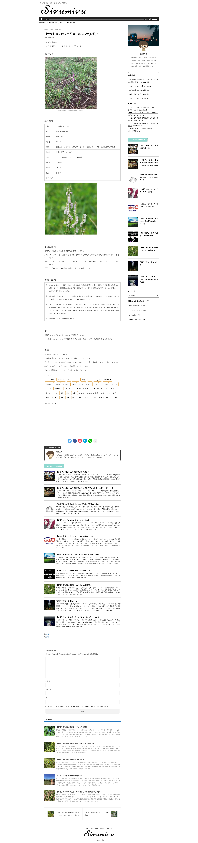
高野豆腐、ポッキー (105, 397)
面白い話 (87, 397)
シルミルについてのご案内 (137, 310)
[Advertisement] (82, 420)
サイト (47, 698)
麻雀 (115, 397)
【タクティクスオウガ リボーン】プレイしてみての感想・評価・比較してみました (143, 81)
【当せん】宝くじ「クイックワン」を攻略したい (74, 536)
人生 (106, 389)
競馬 (62, 397)
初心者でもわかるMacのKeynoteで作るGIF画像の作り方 (77, 504)
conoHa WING (50, 380)
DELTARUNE (61, 380)
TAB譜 (83, 380)
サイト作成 (104, 384)
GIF (69, 380)
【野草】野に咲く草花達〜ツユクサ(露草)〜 (72, 727)
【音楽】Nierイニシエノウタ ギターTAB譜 (72, 520)
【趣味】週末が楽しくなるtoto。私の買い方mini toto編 (77, 554)
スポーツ (48, 389)
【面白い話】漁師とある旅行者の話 (139, 90)
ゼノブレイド (70, 389)
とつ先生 (65, 384)
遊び (73, 397)
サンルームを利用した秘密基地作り (139, 128)
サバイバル (114, 384)
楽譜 (102, 393)
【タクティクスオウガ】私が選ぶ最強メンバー (73, 472)
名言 (112, 389)
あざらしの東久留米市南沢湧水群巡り (70, 775)
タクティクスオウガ (83, 389)
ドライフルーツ (97, 389)
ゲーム (96, 384)
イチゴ (81, 384)
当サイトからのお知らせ (137, 320)
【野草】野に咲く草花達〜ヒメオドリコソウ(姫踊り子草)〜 (78, 791)
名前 (47, 681)
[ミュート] (150, 19)
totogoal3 (97, 380)
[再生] (42, 19)
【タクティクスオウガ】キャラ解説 (139, 86)
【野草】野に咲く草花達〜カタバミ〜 (70, 759)
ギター (88, 384)
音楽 (94, 397)
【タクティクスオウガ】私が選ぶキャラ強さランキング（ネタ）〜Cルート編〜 (85, 488)
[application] (99, 19)
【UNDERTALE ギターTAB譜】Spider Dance (73, 570)
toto (89, 380)
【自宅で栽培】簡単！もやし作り (139, 94)
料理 (68, 393)
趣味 (68, 397)
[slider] (155, 19)
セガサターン (58, 389)
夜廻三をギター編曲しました (67, 601)
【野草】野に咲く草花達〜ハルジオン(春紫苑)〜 (74, 585)
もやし (74, 384)
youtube (48, 384)
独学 (114, 393)
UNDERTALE (107, 380)
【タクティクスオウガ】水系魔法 (138, 98)
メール (48, 689)
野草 (79, 397)
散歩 (62, 393)
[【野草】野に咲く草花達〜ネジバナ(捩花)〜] (85, 441)
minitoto (75, 380)
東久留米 (81, 393)
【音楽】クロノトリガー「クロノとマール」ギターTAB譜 (77, 617)
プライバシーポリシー (136, 315)
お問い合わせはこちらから (137, 306)
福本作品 (54, 397)
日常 (73, 393)
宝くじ (48, 393)
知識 (47, 397)
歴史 (108, 393)
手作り (55, 393)
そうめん (57, 384)
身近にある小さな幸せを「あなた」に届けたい (99, 828)
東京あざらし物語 (92, 393)
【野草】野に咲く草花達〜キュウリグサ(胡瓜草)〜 (75, 743)
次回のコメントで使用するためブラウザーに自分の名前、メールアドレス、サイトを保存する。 (78, 706)
